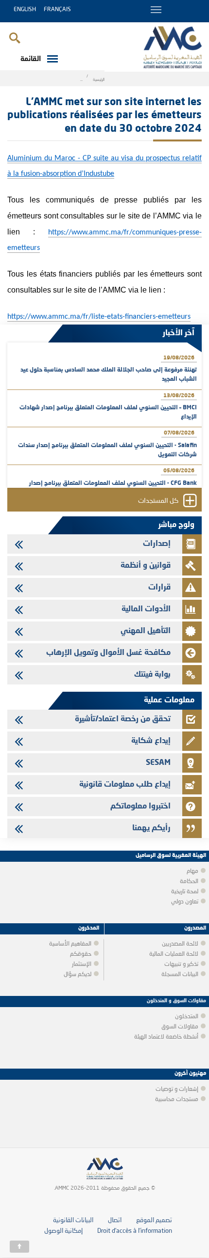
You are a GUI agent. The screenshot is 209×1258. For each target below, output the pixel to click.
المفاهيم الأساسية (70, 944)
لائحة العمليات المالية (173, 954)
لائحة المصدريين (180, 944)
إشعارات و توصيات (177, 1089)
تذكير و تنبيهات (181, 964)
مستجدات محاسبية (176, 1100)
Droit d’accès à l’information (134, 1231)
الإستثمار (81, 964)
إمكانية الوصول (63, 1231)
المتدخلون (186, 1017)
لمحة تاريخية (184, 892)
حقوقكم (80, 954)
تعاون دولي (184, 902)
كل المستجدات (158, 500)
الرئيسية (98, 80)
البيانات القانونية (73, 1220)
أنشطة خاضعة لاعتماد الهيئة (166, 1037)
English (25, 10)
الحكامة (189, 882)
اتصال (115, 1220)
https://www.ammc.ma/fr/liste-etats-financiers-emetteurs (99, 317)
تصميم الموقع (154, 1220)
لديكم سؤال (77, 975)
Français (57, 10)
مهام (192, 871)
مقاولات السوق (179, 1027)
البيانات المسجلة (179, 975)
